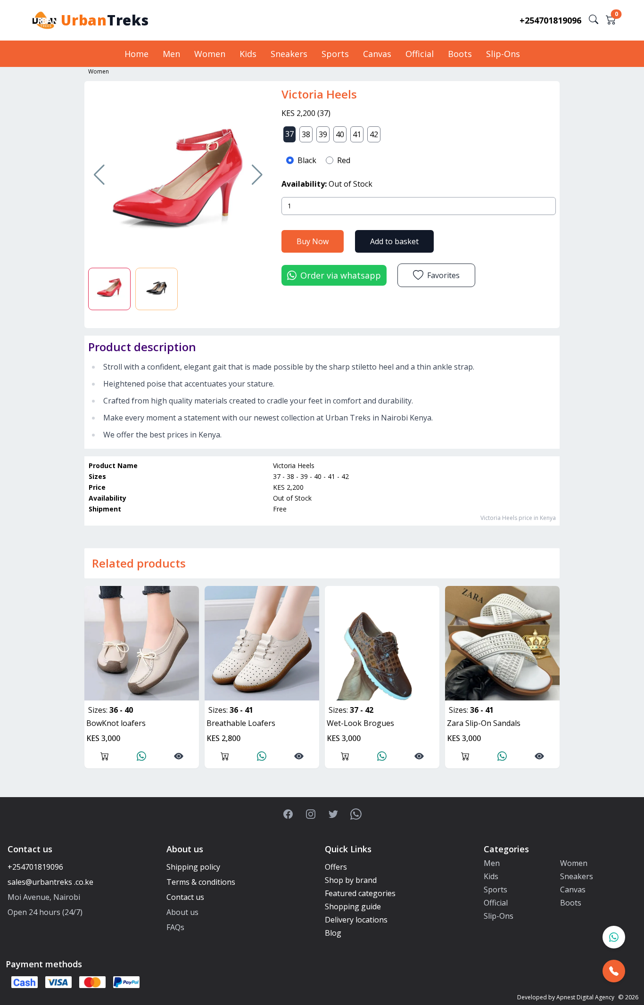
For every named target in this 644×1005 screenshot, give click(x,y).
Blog (333, 933)
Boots (460, 53)
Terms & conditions (200, 882)
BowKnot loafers (116, 723)
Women (209, 53)
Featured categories (360, 893)
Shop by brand (351, 880)
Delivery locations (356, 919)
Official (419, 53)
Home (136, 53)
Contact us (185, 897)
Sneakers (289, 53)
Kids (247, 53)
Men (171, 53)
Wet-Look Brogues (360, 723)
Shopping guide (353, 906)
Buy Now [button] (313, 241)
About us (182, 912)
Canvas (377, 53)
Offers (336, 867)
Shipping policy (193, 867)
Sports (335, 53)
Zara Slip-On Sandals (483, 723)
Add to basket (394, 241)
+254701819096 (550, 20)
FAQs (175, 927)
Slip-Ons (503, 53)
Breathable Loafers (240, 723)
